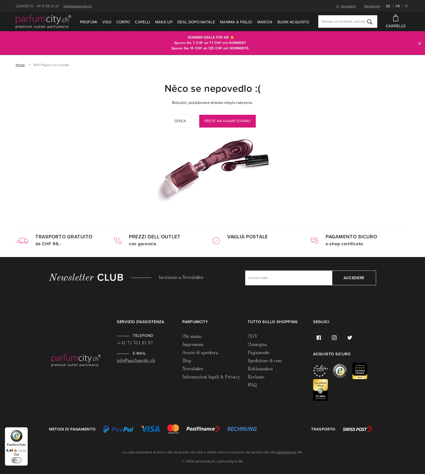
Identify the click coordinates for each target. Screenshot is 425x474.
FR (398, 6)
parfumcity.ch (286, 452)
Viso (106, 22)
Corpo (123, 22)
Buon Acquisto (293, 22)
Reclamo (256, 377)
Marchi (265, 22)
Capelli (142, 22)
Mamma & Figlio (236, 22)
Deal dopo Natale (196, 22)
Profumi (88, 22)
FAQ (252, 385)
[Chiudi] (419, 43)
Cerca (180, 121)
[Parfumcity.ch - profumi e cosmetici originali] (43, 21)
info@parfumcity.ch (77, 6)
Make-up (163, 22)
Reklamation (260, 369)
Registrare (372, 6)
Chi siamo (192, 336)
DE (388, 6)
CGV (253, 336)
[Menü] (25, 430)
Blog (186, 361)
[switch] (16, 460)
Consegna (257, 345)
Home (20, 65)
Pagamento (259, 353)
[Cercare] (369, 21)
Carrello (396, 26)
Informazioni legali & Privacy (211, 377)
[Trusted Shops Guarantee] (342, 371)
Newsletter (193, 369)
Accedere (348, 6)
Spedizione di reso (265, 361)
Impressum (192, 345)
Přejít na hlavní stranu (227, 121)
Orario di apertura (200, 353)
